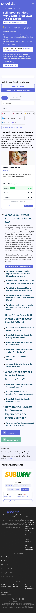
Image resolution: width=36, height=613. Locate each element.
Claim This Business (18, 86)
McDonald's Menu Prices (8, 577)
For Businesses (29, 520)
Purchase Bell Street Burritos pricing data (15, 22)
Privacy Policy (29, 549)
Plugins (27, 539)
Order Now (28, 206)
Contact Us (28, 541)
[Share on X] (16, 599)
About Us (27, 545)
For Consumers (29, 522)
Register (27, 514)
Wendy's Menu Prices (7, 565)
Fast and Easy (7, 103)
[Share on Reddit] (19, 599)
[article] (18, 486)
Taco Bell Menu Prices (7, 561)
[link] (18, 474)
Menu (4, 98)
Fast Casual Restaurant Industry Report (29, 586)
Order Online (9, 65)
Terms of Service (29, 547)
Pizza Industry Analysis (17, 585)
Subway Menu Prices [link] (11, 501)
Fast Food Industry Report (6, 585)
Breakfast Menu (15, 98)
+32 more (25, 489)
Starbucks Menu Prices (8, 569)
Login (26, 516)
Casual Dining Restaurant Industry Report (6, 592)
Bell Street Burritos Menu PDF (13, 127)
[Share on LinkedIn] (23, 599)
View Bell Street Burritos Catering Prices (18, 90)
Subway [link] (18, 482)
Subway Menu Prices (7, 573)
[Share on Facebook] (13, 599)
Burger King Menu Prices (8, 557)
